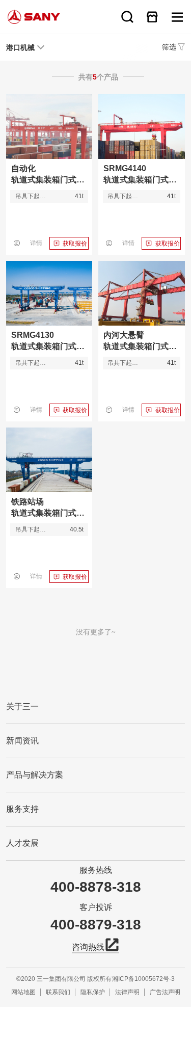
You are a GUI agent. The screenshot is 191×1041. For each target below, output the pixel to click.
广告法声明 (165, 992)
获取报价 (75, 243)
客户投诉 (95, 907)
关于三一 (22, 706)
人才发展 (22, 843)
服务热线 (95, 870)
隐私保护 (92, 992)
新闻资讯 (22, 740)
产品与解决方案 (34, 774)
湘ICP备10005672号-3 (143, 978)
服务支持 (22, 809)
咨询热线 (88, 947)
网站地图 (23, 992)
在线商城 (152, 17)
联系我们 (58, 992)
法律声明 (127, 992)
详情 (36, 243)
